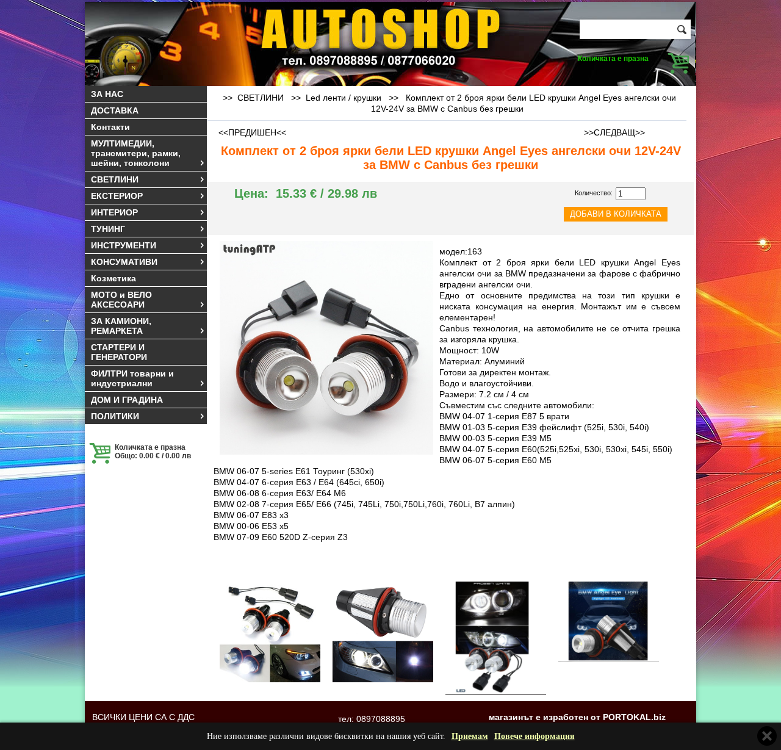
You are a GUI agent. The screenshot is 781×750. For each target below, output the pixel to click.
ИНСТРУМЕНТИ (123, 245)
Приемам (470, 736)
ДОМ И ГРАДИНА (127, 400)
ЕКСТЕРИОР (117, 196)
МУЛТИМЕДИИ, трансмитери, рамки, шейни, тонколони (136, 153)
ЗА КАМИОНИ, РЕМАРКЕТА (121, 326)
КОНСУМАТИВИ (124, 262)
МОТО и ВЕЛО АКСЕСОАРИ (121, 299)
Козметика (113, 278)
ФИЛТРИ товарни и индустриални (132, 378)
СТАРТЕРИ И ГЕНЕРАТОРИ (119, 352)
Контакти (110, 127)
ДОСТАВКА (115, 110)
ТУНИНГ (108, 229)
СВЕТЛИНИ (115, 179)
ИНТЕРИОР (114, 212)
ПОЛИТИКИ (115, 416)
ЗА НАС (107, 94)
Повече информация (534, 736)
